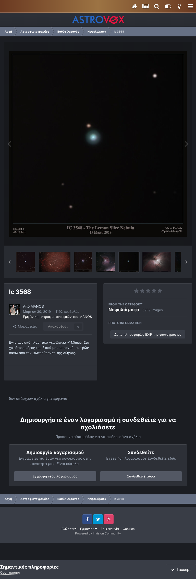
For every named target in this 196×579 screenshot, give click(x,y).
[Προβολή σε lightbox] (98, 144)
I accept (183, 569)
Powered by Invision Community (98, 533)
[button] (9, 261)
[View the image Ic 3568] (129, 262)
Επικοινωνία (110, 529)
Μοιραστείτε (26, 326)
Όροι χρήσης (10, 572)
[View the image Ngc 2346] (83, 262)
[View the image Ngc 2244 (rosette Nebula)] (54, 262)
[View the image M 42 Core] (156, 262)
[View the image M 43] (105, 262)
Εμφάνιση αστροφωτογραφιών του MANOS (57, 317)
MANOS (37, 306)
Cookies (128, 529)
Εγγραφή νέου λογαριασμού (55, 476)
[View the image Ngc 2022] (25, 262)
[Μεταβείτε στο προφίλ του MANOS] (14, 309)
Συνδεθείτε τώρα (141, 476)
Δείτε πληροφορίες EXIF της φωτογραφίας (147, 334)
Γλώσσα (68, 529)
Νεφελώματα (123, 309)
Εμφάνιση (87, 529)
